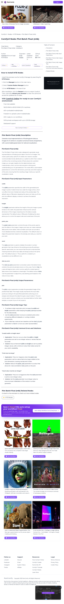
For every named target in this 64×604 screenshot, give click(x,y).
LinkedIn (6, 560)
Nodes (10, 34)
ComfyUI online (37, 581)
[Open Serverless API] (48, 594)
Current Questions (26, 65)
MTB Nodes (17, 34)
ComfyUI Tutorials (37, 567)
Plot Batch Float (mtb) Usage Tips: (54, 63)
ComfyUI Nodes (36, 570)
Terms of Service (55, 560)
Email (18, 562)
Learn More (35, 572)
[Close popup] (60, 587)
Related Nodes (50, 71)
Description (49, 48)
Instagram (7, 565)
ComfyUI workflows (12, 583)
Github (4, 65)
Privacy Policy (54, 562)
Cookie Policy (54, 565)
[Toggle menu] (2, 2)
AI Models (48, 583)
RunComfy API (36, 565)
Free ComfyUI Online (38, 560)
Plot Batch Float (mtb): (52, 51)
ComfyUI (4, 34)
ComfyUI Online (12, 99)
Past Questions (37, 65)
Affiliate (19, 567)
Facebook (6, 562)
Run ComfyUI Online (21, 127)
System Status (21, 565)
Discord (19, 560)
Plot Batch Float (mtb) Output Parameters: (54, 58)
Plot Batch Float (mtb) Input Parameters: (54, 54)
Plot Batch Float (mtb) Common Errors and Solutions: (54, 67)
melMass (4, 55)
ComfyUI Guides (36, 562)
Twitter (6, 567)
